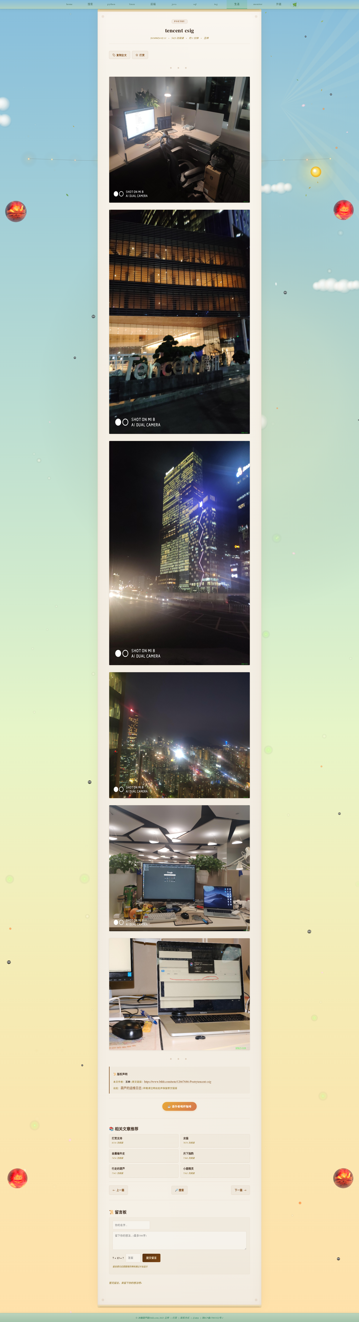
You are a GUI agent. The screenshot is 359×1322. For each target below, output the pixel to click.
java (174, 4)
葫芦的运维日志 (131, 1088)
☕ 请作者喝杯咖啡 (179, 1106)
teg (216, 4)
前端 (153, 4)
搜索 (90, 4)
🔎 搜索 (179, 1190)
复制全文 (121, 55)
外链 (279, 4)
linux (132, 4)
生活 (237, 4)
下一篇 (240, 1190)
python (111, 4)
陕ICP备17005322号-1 (212, 1317)
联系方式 (184, 1317)
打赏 (142, 55)
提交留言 (151, 1258)
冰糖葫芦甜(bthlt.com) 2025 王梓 (153, 1317)
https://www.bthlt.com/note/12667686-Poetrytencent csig (177, 1081)
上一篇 (118, 1190)
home (69, 4)
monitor (258, 4)
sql (195, 4)
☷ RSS (196, 1317)
